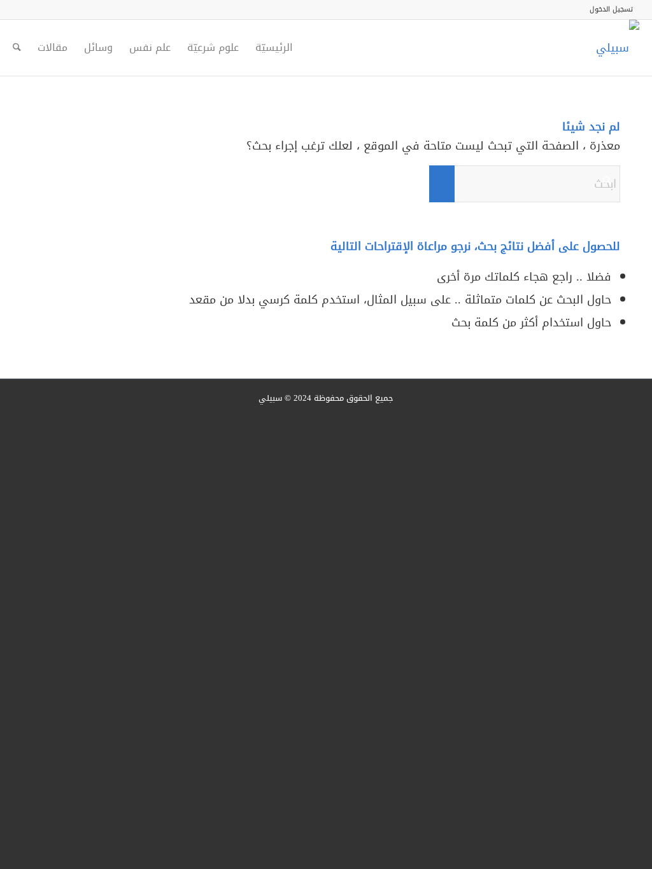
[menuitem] (614, 9)
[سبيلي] (617, 48)
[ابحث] (16, 48)
